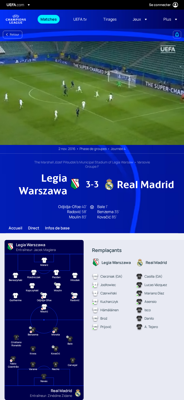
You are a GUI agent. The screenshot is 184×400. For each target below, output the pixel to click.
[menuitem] (50, 19)
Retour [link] (14, 34)
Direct (33, 228)
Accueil (15, 228)
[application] (92, 93)
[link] (48, 19)
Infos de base (57, 228)
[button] (140, 19)
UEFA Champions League (16, 19)
